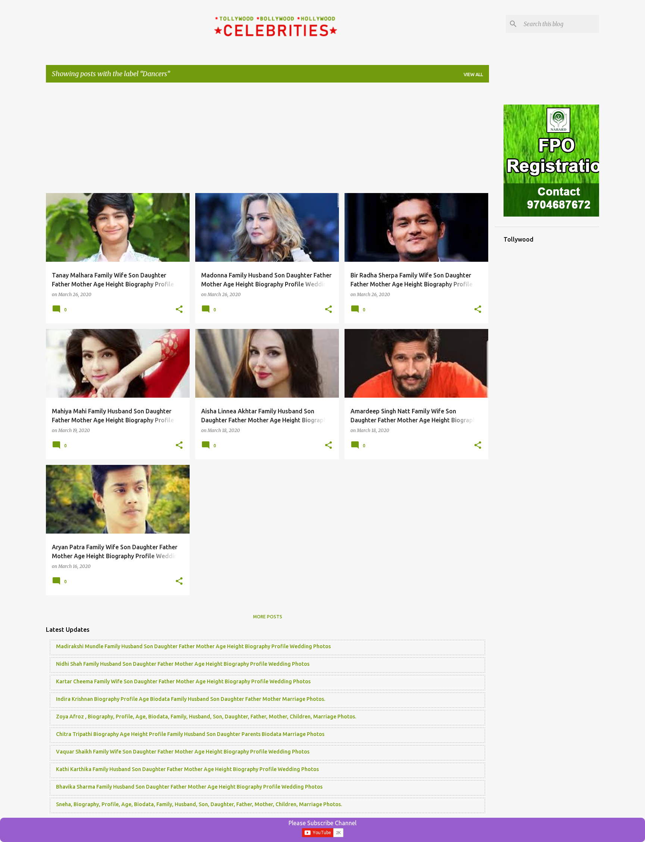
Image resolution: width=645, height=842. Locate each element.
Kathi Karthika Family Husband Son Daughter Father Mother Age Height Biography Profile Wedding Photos (187, 769)
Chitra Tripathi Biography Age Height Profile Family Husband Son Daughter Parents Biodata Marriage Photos (190, 734)
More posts (267, 616)
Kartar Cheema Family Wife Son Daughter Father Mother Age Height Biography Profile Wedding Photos (183, 681)
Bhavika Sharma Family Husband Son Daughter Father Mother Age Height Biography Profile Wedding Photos (189, 787)
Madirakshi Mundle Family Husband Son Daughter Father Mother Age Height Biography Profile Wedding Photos (193, 646)
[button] (179, 309)
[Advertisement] (267, 140)
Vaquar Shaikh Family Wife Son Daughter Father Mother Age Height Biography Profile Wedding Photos (182, 752)
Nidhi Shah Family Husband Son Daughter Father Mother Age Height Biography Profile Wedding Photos (182, 664)
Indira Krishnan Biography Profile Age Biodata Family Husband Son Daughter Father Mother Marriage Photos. (190, 699)
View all (473, 74)
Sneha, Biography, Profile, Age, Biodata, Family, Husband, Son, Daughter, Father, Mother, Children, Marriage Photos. (199, 804)
